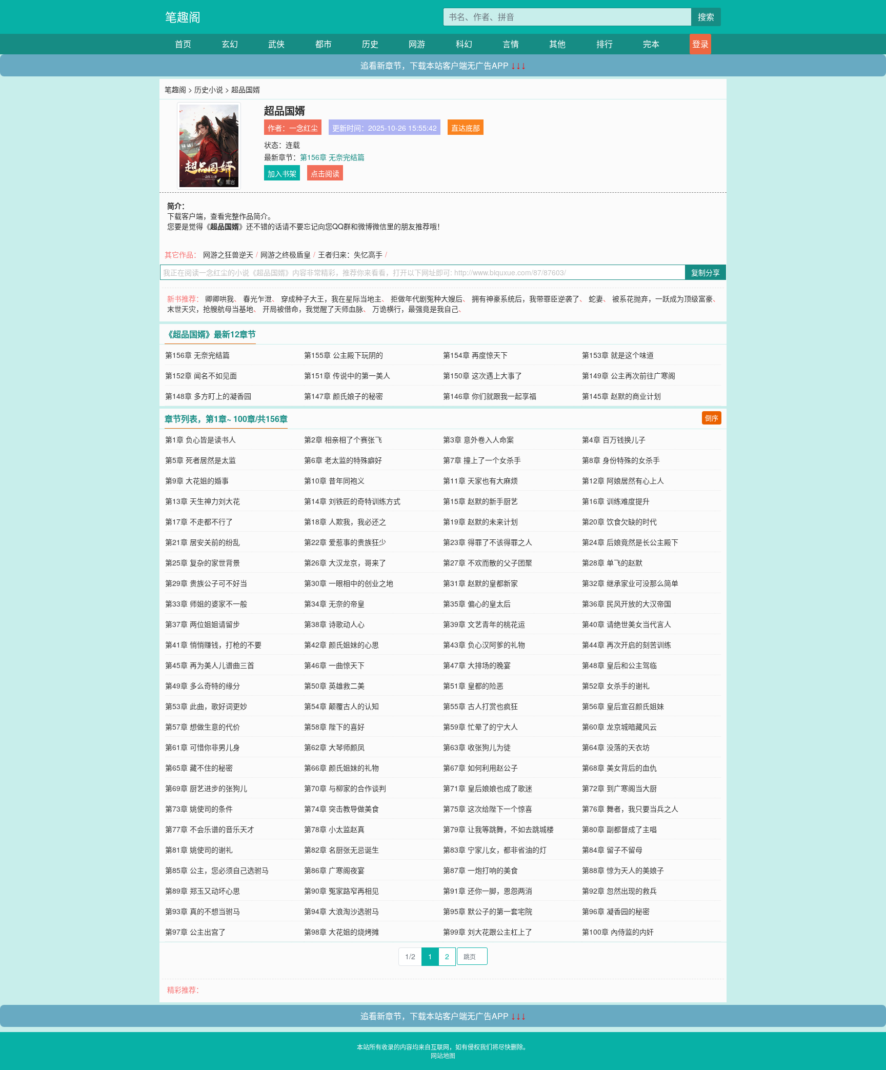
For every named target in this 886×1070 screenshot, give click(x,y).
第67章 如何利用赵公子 (480, 767)
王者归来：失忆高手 (350, 254)
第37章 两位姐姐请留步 (202, 624)
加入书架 (282, 173)
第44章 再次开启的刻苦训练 (626, 644)
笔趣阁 (182, 16)
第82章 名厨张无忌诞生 (341, 849)
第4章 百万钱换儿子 (614, 439)
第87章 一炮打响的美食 (480, 870)
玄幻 (230, 44)
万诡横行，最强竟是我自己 (415, 309)
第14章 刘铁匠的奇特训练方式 (352, 501)
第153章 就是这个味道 (618, 355)
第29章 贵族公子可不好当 (206, 583)
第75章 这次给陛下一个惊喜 (487, 808)
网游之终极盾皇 (285, 254)
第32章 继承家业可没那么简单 (630, 583)
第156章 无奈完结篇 (332, 157)
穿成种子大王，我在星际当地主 (331, 298)
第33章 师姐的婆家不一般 (206, 603)
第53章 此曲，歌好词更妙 (206, 706)
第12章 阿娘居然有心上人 (623, 480)
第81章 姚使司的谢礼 (199, 849)
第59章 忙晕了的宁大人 (480, 726)
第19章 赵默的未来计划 (480, 521)
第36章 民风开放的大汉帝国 (626, 603)
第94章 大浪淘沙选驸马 (341, 911)
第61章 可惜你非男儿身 (202, 747)
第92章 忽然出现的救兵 (619, 890)
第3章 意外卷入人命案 (478, 439)
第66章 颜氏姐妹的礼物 (341, 767)
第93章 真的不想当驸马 (202, 911)
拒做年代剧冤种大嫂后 (426, 298)
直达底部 (465, 128)
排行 (604, 44)
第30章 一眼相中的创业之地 (348, 583)
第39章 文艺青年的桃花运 (484, 624)
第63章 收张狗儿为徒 (477, 747)
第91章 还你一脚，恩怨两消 (487, 890)
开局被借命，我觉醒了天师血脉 (313, 309)
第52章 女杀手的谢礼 (616, 685)
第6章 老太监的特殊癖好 (343, 460)
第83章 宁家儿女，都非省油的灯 (495, 849)
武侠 (276, 44)
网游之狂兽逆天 (228, 254)
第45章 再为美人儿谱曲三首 (209, 665)
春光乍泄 (257, 298)
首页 (183, 44)
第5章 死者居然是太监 (200, 460)
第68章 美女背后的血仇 (619, 767)
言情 (510, 44)
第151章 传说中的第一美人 (347, 375)
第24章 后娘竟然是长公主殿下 (630, 542)
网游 (417, 44)
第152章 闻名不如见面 (201, 375)
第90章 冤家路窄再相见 (341, 890)
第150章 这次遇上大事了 (482, 375)
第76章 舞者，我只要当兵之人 (630, 808)
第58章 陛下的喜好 (334, 726)
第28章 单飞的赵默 (612, 562)
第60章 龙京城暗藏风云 (619, 726)
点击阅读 (325, 173)
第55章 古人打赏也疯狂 (480, 706)
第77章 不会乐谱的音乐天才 (209, 829)
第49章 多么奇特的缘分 (202, 685)
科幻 (464, 44)
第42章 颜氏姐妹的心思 (341, 644)
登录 (700, 44)
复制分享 (705, 272)
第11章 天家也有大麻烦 (480, 480)
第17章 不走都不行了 (199, 521)
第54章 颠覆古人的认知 (341, 706)
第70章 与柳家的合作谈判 (345, 788)
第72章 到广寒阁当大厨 (619, 788)
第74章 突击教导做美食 (341, 808)
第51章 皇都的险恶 (473, 685)
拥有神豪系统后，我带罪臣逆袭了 (525, 298)
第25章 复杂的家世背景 (202, 562)
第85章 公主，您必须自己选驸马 (217, 870)
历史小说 (208, 89)
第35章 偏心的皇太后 (477, 603)
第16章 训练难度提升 (616, 501)
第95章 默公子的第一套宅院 (487, 911)
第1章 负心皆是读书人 (200, 439)
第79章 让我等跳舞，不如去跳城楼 (498, 829)
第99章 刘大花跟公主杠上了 (487, 931)
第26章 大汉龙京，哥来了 (345, 562)
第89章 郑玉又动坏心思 (202, 890)
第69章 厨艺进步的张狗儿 (206, 788)
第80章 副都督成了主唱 (619, 829)
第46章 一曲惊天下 (334, 665)
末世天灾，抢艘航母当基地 (210, 309)
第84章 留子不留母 (612, 849)
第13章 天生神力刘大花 (202, 501)
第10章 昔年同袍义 (334, 480)
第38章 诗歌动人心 (334, 624)
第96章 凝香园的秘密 (616, 911)
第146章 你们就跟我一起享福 (489, 396)
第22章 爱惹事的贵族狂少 (345, 542)
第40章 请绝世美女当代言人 (626, 624)
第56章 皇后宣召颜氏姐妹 (623, 706)
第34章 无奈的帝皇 (334, 603)
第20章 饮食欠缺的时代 (619, 521)
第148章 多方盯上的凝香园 (208, 396)
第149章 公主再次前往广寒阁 (628, 375)
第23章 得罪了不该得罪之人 (487, 542)
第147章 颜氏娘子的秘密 (343, 396)
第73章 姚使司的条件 (199, 808)
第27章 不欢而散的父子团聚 (487, 562)
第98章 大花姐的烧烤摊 (341, 931)
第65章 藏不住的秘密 (199, 767)
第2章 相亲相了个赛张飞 (343, 439)
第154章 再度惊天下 (475, 355)
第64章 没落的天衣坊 (616, 747)
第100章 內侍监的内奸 (618, 931)
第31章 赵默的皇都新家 (480, 583)
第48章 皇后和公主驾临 (619, 665)
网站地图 (443, 1055)
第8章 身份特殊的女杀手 (621, 460)
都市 (323, 44)
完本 (651, 44)
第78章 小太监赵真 (334, 829)
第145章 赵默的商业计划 (621, 396)
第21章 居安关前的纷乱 (202, 542)
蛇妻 (596, 298)
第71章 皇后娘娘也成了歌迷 (487, 788)
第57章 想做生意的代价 (202, 726)
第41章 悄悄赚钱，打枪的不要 (213, 644)
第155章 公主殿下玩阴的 (343, 355)
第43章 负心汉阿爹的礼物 (484, 644)
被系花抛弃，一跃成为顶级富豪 (662, 298)
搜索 (706, 17)
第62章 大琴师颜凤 (334, 747)
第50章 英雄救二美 (334, 685)
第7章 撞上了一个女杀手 (482, 460)
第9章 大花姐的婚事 (197, 480)
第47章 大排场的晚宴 (477, 665)
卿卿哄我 (219, 298)
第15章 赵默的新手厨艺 (480, 501)
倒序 (711, 417)
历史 (370, 44)
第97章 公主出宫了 (195, 931)
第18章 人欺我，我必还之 (345, 521)
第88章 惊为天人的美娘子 (623, 870)
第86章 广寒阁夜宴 (334, 870)
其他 (557, 44)
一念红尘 (303, 128)
